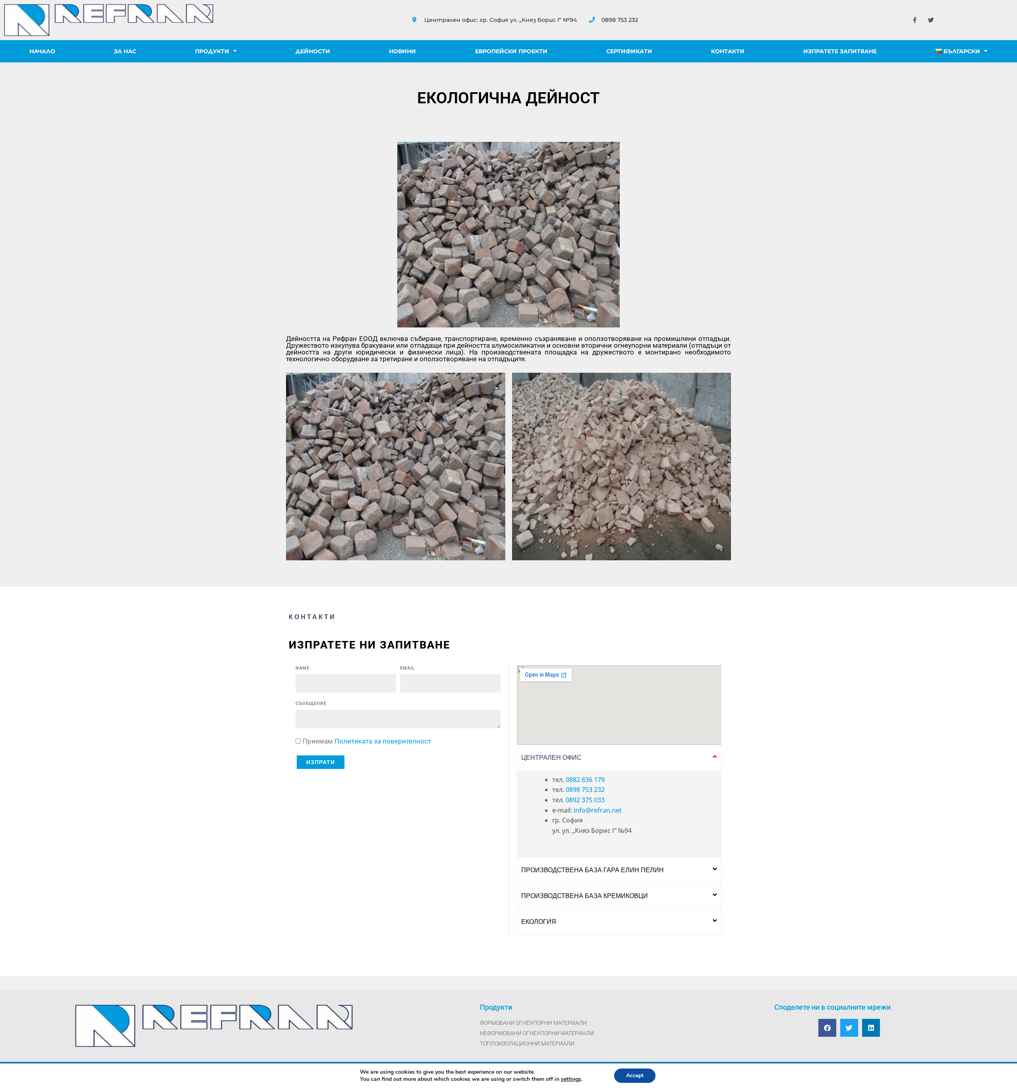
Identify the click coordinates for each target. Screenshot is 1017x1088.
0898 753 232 (585, 789)
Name (302, 668)
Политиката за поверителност (382, 741)
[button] (619, 758)
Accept (635, 1075)
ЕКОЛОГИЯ (538, 921)
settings (571, 1079)
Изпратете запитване (840, 51)
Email (407, 668)
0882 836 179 (585, 779)
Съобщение (311, 703)
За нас (125, 51)
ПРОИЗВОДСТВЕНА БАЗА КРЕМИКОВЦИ (584, 895)
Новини (402, 51)
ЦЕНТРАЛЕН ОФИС (551, 757)
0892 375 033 (585, 800)
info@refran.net (598, 810)
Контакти (727, 51)
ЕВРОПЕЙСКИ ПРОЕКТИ (511, 51)
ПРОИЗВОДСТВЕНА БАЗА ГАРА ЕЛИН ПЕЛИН (592, 870)
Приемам (367, 741)
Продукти (212, 51)
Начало (42, 51)
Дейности (313, 51)
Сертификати (629, 51)
